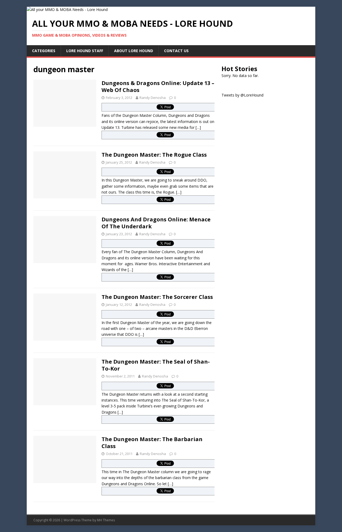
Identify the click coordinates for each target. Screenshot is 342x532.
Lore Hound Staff (84, 50)
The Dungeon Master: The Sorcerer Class (157, 296)
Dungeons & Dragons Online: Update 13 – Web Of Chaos (158, 86)
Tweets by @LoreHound (242, 95)
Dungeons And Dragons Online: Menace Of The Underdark (156, 223)
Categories (43, 50)
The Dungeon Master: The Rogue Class (154, 154)
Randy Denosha (152, 97)
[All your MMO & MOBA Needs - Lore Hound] (67, 9)
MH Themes (106, 520)
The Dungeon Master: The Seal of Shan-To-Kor (156, 365)
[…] (198, 127)
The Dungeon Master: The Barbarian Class (152, 442)
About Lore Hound (133, 50)
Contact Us (176, 50)
